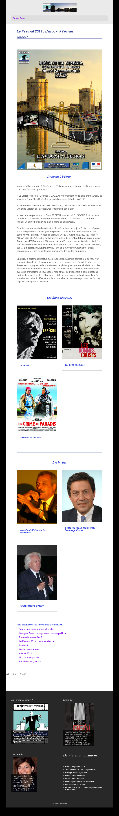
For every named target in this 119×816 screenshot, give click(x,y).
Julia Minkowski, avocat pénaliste (80, 769)
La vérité (24, 365)
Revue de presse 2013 (30, 637)
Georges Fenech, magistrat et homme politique (80, 529)
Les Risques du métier (75, 785)
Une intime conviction (75, 775)
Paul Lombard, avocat (32, 605)
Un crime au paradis (30, 437)
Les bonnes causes (75, 364)
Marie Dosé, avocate (74, 778)
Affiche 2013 (25, 653)
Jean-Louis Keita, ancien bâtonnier (33, 531)
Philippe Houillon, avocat (76, 772)
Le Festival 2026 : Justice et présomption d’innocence (83, 788)
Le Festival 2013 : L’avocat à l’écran (37, 641)
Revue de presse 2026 (75, 766)
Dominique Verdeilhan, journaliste (80, 781)
